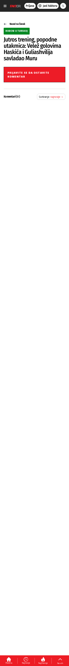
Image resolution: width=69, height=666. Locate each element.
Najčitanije (43, 663)
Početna (9, 663)
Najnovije (26, 663)
